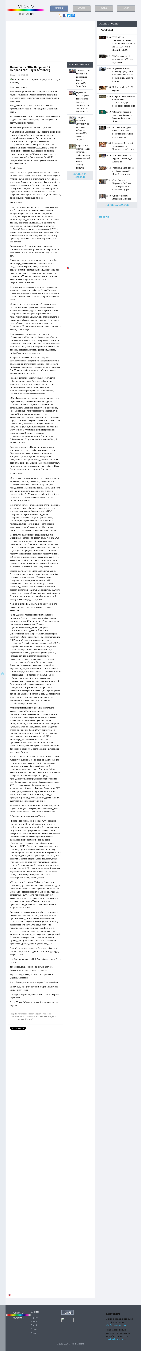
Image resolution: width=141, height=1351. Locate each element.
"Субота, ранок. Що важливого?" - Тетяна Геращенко (122, 59)
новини (59, 8)
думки (103, 8)
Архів (33, 1333)
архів (126, 8)
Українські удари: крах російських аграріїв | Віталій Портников (123, 171)
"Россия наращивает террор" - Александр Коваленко (122, 158)
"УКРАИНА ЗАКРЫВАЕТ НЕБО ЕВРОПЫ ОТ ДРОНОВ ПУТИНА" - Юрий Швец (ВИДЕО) (123, 43)
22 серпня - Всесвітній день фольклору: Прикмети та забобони (123, 146)
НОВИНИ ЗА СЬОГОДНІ (117, 205)
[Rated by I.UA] (67, 1319)
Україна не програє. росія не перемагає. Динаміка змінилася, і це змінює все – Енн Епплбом (82, 102)
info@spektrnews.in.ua (116, 1339)
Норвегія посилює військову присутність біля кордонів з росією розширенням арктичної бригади (123, 74)
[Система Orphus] (67, 1312)
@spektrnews (103, 217)
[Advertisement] (50, 41)
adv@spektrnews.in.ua (116, 1325)
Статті (34, 1325)
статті (81, 8)
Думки (34, 1329)
